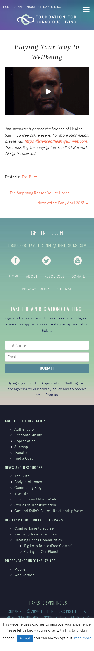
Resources (54, 276)
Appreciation (25, 441)
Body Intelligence (28, 482)
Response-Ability (28, 435)
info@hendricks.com (65, 245)
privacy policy (51, 389)
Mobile (19, 569)
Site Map (64, 289)
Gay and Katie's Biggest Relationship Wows (49, 511)
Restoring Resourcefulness (36, 534)
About (31, 7)
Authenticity (24, 429)
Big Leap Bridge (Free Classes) (48, 546)
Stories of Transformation (35, 505)
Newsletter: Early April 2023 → (63, 203)
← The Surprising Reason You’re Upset (37, 193)
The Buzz (29, 177)
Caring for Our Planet (41, 552)
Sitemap (43, 7)
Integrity (21, 493)
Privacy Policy (36, 289)
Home (7, 7)
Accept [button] (25, 638)
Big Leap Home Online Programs (34, 519)
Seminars (57, 7)
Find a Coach (25, 458)
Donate (18, 7)
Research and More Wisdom (37, 499)
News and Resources (24, 467)
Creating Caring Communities (38, 540)
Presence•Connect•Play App (30, 560)
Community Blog (27, 487)
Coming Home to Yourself (35, 528)
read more (82, 638)
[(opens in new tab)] (15, 260)
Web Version (24, 575)
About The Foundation (25, 420)
